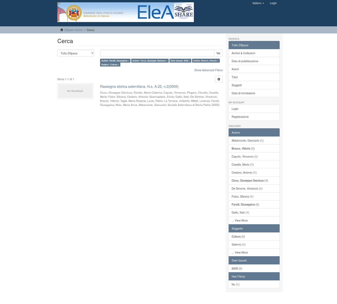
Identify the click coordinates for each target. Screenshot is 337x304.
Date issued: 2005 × (180, 60)
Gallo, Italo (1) (240, 212)
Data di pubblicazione (245, 61)
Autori (235, 69)
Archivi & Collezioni (243, 53)
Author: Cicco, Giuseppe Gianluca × (149, 60)
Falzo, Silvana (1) (242, 196)
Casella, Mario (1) (243, 164)
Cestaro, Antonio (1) (244, 172)
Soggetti (237, 85)
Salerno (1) (239, 244)
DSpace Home (73, 30)
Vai (218, 53)
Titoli (235, 77)
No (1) (235, 284)
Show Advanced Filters (208, 70)
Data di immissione (243, 93)
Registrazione (240, 117)
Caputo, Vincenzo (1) (245, 156)
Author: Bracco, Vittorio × (205, 60)
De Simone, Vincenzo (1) (247, 188)
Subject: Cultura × (110, 64)
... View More (240, 220)
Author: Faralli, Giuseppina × (115, 60)
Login (235, 109)
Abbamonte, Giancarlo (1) (248, 140)
